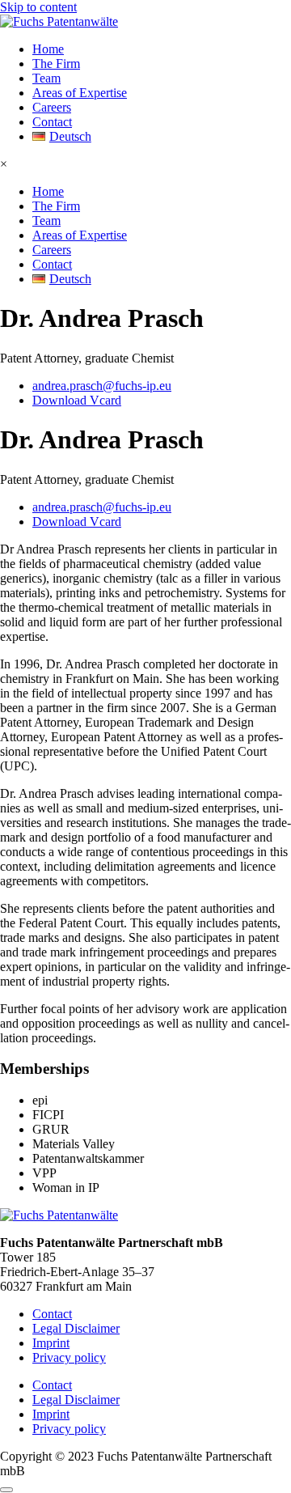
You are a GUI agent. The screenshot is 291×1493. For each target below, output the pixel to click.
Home (48, 49)
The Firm (56, 63)
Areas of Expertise (79, 93)
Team (46, 78)
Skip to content (38, 7)
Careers (51, 107)
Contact (52, 122)
